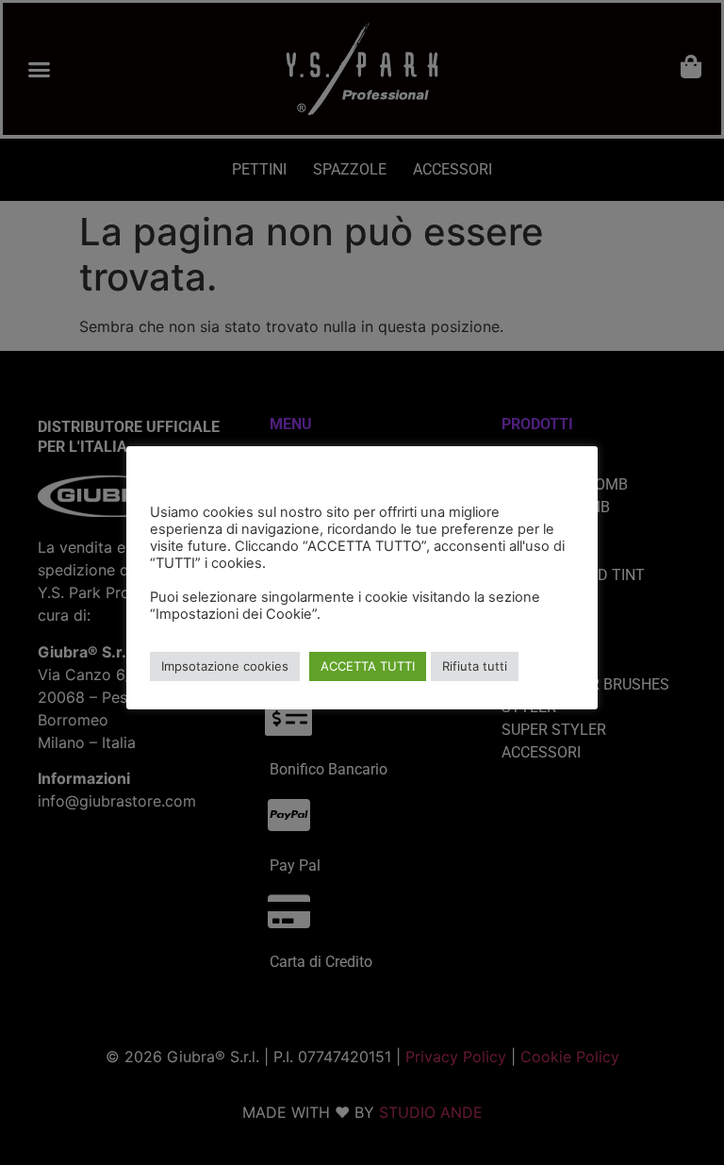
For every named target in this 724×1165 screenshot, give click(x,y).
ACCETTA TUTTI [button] (368, 666)
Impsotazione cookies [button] (224, 666)
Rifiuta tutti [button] (474, 666)
